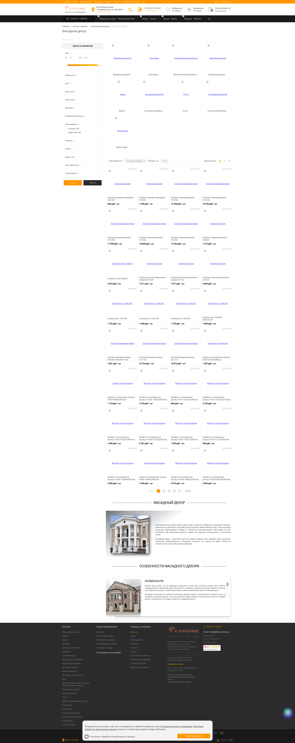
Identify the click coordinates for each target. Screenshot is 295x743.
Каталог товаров (79, 19)
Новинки (100, 632)
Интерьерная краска (71, 689)
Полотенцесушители (71, 713)
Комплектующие (69, 693)
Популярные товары (105, 636)
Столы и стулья (69, 725)
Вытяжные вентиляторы (72, 675)
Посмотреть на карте (175, 664)
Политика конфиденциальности (179, 674)
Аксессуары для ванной (72, 659)
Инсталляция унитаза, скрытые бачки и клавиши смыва (75, 684)
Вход (217, 2)
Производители (86, 2)
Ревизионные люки (125, 19)
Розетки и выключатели (72, 717)
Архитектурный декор (71, 663)
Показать (72, 183)
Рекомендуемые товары (106, 644)
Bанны (174, 19)
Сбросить (92, 183)
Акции (75, 2)
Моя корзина (222, 8)
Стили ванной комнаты (131, 2)
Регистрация (226, 2)
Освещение (67, 705)
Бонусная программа (139, 667)
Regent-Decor (74, 132)
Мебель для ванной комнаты (74, 701)
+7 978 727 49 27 (212, 626)
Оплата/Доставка (138, 663)
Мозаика (197, 19)
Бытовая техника (69, 667)
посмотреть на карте (103, 12)
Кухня (64, 697)
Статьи (116, 2)
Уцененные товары (104, 648)
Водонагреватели (69, 671)
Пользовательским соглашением (176, 726)
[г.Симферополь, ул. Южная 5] (92, 9)
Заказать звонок (150, 11)
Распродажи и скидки (105, 640)
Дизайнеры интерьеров (140, 659)
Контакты (98, 2)
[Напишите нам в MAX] (288, 712)
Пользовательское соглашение (179, 682)
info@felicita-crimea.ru (219, 632)
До (80, 58)
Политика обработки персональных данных (181, 678)
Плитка (152, 19)
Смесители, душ (69, 655)
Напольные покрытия (71, 648)
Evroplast (73, 129)
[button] (227, 584)
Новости (108, 2)
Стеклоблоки (67, 721)
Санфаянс (66, 652)
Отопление (66, 709)
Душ (64, 679)
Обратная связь (72, 740)
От (66, 58)
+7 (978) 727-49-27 (152, 8)
